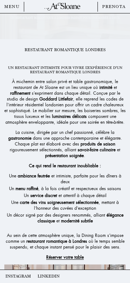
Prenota (114, 6)
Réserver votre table (65, 257)
